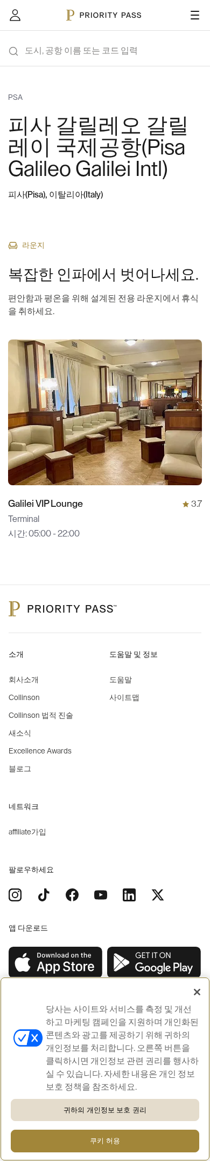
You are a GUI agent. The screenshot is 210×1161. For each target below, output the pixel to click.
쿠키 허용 (105, 1140)
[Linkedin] (129, 894)
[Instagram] (15, 894)
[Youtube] (100, 894)
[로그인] (15, 15)
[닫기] (197, 992)
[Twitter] (157, 894)
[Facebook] (72, 894)
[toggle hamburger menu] (194, 15)
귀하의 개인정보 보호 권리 (105, 1110)
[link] (56, 963)
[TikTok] (43, 894)
